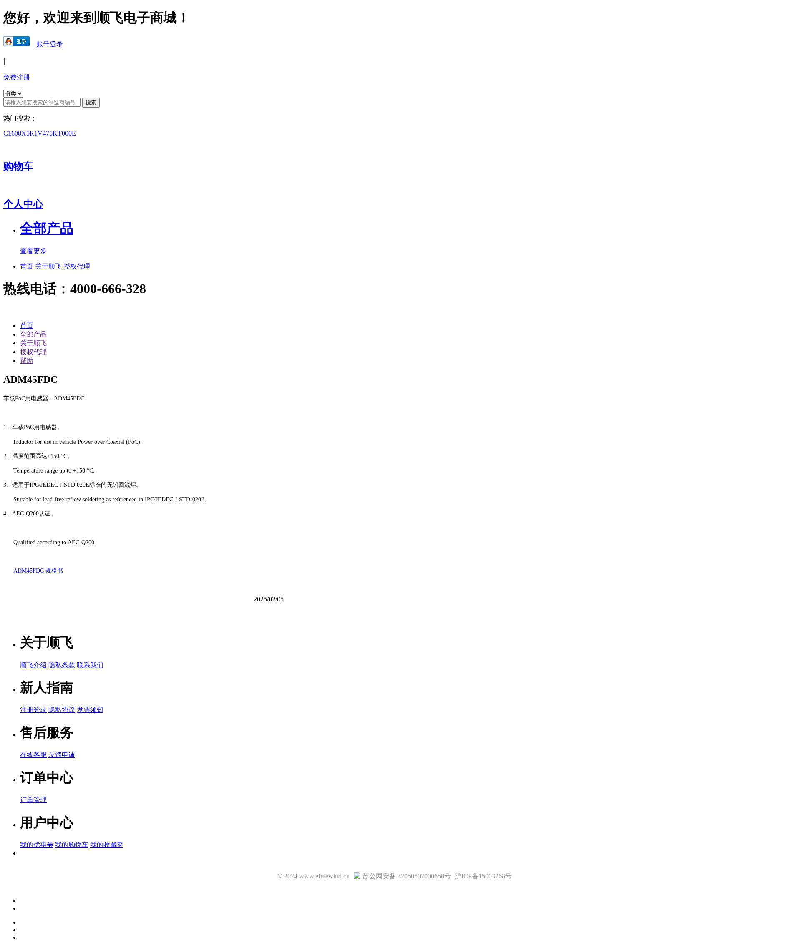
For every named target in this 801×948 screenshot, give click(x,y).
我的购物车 (71, 844)
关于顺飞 (48, 266)
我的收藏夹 (106, 844)
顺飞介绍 (33, 665)
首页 (26, 266)
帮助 (26, 360)
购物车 (18, 166)
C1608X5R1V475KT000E (39, 133)
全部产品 (33, 334)
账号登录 (49, 44)
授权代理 (76, 266)
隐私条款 (61, 665)
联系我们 (90, 665)
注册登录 (33, 709)
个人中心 (23, 204)
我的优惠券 (36, 844)
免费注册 (16, 77)
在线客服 (33, 754)
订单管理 (33, 799)
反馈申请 (61, 754)
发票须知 (90, 709)
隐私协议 (61, 709)
